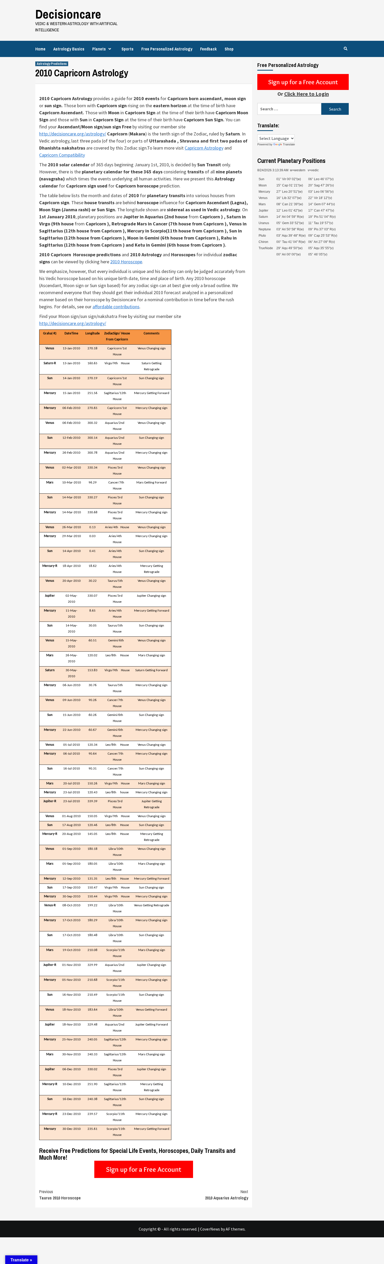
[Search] (345, 49)
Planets (99, 49)
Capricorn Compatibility (62, 155)
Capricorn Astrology (204, 148)
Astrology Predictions (52, 64)
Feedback (208, 49)
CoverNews (210, 1229)
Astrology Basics (68, 49)
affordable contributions (115, 307)
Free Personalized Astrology (166, 49)
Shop (229, 49)
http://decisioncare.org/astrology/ (72, 134)
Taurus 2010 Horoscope (60, 1195)
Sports (127, 49)
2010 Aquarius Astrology (226, 1195)
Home (40, 49)
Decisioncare (68, 13)
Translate (289, 144)
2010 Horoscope (126, 262)
